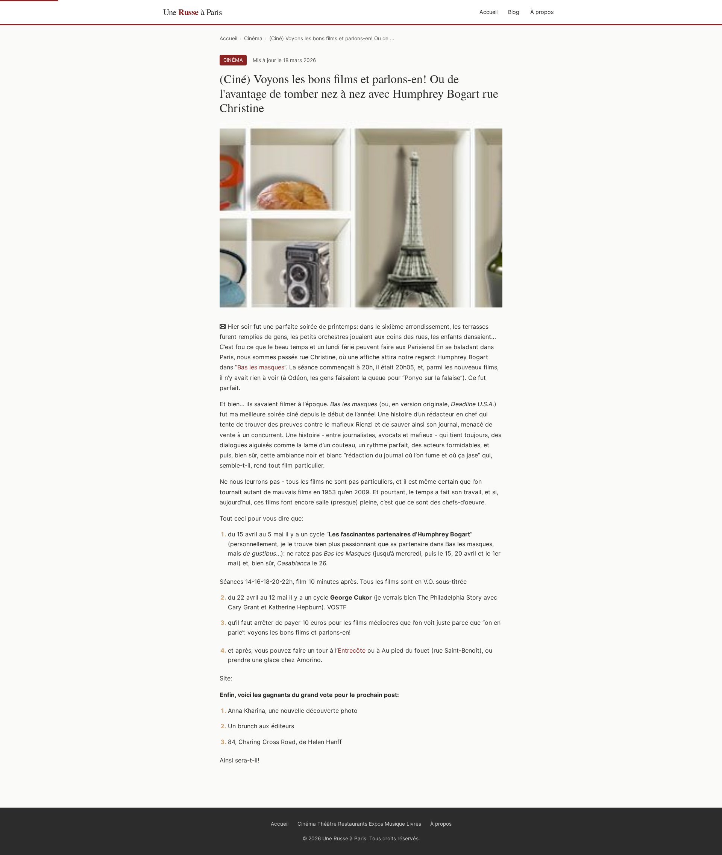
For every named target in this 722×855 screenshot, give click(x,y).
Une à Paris (192, 12)
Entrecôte (352, 650)
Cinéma (253, 38)
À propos (542, 12)
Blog (513, 12)
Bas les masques (260, 367)
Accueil (488, 12)
